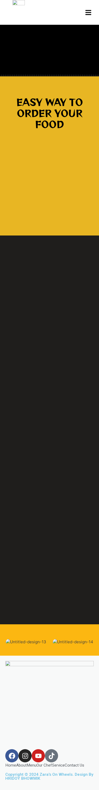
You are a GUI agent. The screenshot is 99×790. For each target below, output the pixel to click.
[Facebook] (11, 755)
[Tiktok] (51, 755)
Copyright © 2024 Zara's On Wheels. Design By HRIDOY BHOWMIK (49, 777)
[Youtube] (38, 755)
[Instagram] (25, 755)
